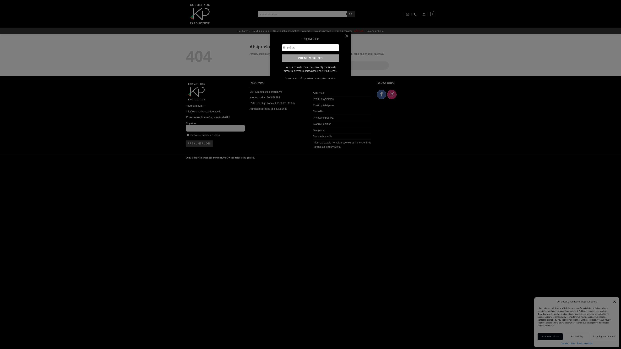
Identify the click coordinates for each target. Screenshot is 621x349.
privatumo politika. (328, 78)
